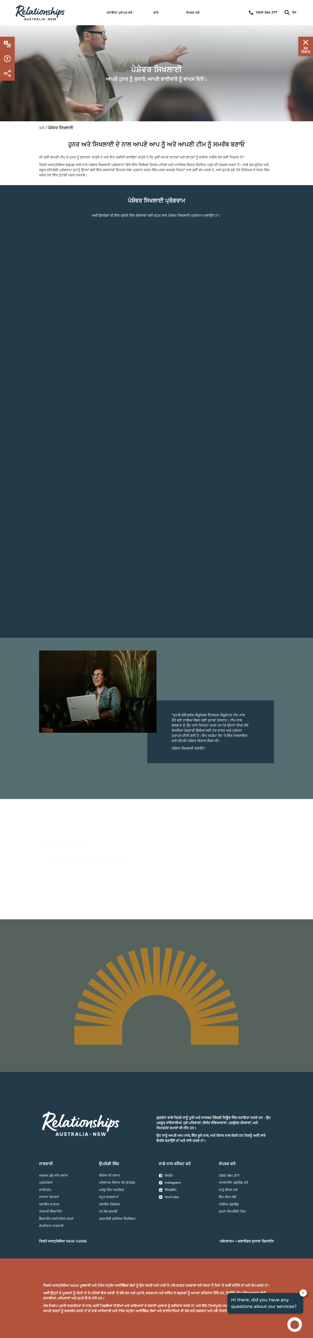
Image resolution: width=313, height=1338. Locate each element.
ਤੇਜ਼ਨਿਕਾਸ (305, 50)
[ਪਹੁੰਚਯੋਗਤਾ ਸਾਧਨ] (7, 44)
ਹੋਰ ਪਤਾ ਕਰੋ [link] (63, 882)
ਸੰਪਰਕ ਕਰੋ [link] (193, 12)
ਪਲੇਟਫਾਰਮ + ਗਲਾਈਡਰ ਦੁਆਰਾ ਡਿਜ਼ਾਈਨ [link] (247, 1241)
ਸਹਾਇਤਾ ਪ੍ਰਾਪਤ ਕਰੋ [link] (119, 12)
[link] (40, 12)
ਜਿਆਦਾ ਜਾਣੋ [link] (63, 301)
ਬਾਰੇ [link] (156, 12)
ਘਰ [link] (42, 127)
